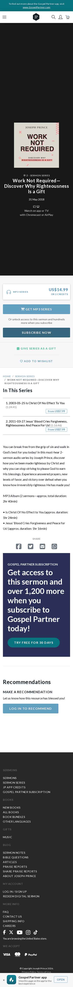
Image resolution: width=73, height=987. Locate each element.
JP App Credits (14, 787)
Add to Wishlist (38, 361)
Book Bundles (14, 816)
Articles (10, 862)
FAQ (6, 911)
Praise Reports (15, 866)
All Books (11, 812)
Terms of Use (44, 971)
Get (38, 309)
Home (7, 376)
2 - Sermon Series (38, 175)
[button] (60, 17)
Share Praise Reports (20, 871)
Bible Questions (16, 857)
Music (7, 837)
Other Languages (17, 821)
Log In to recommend (30, 708)
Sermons (10, 770)
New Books (12, 807)
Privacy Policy (29, 971)
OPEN (61, 979)
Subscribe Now (36, 332)
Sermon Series (25, 376)
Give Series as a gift (38, 348)
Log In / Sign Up (15, 891)
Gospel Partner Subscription (26, 792)
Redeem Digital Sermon (21, 896)
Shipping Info (14, 921)
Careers (9, 925)
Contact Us (12, 916)
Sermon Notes (14, 852)
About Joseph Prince (19, 876)
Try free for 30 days (33, 642)
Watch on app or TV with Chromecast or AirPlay (36, 212)
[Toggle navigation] (4, 17)
